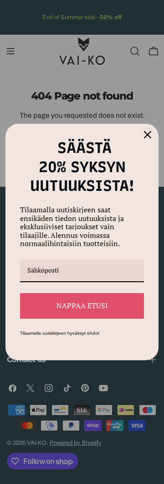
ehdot (93, 333)
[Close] (148, 135)
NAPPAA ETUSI (82, 305)
